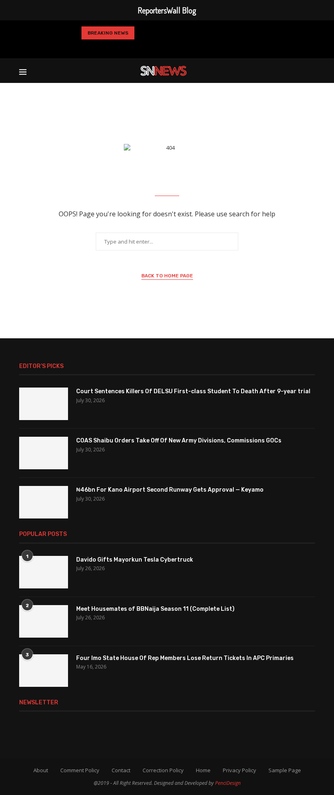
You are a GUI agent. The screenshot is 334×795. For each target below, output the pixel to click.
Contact (121, 770)
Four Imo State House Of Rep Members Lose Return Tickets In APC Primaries (185, 658)
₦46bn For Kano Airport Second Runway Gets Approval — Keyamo (170, 489)
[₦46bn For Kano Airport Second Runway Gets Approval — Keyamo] (43, 502)
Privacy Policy (239, 770)
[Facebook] (128, 47)
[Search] (311, 71)
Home (203, 770)
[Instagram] (152, 47)
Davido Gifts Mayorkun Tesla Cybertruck (134, 559)
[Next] (157, 32)
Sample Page (284, 770)
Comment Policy (79, 770)
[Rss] (205, 47)
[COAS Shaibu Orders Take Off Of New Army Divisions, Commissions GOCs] (43, 453)
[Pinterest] (166, 47)
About (40, 770)
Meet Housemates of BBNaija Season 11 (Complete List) (155, 609)
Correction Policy (163, 770)
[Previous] (144, 32)
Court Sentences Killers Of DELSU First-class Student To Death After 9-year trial (193, 391)
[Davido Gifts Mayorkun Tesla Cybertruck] (43, 572)
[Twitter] (141, 47)
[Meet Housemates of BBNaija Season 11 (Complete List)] (43, 621)
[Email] (192, 47)
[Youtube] (179, 47)
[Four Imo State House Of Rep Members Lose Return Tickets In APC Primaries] (43, 670)
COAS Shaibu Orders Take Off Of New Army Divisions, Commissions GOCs (178, 440)
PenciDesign (228, 783)
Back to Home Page (167, 276)
